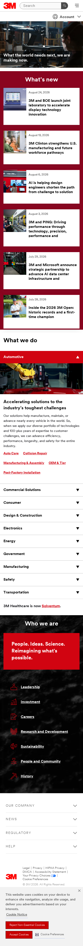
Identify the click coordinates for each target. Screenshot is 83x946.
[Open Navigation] (77, 6)
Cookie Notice (16, 914)
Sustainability (32, 747)
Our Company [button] (20, 806)
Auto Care (11, 453)
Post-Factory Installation (21, 472)
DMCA (27, 872)
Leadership (30, 687)
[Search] (64, 5)
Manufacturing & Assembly (23, 463)
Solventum (51, 606)
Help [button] (10, 846)
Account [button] (67, 17)
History (27, 776)
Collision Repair (35, 453)
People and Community (41, 761)
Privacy (37, 868)
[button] (49, 934)
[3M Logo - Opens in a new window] (9, 5)
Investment (30, 702)
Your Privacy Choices (36, 875)
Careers (27, 717)
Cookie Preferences (35, 879)
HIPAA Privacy (55, 868)
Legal (26, 868)
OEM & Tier (57, 463)
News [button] (11, 819)
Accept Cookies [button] (19, 934)
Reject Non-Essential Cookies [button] (27, 925)
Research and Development (44, 732)
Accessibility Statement (50, 872)
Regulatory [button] (18, 833)
